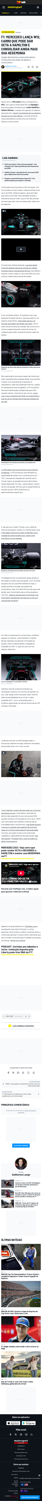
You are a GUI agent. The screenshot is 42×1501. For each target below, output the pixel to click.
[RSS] (32, 1434)
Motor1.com (21, 1449)
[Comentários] (38, 67)
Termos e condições (14, 1491)
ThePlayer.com (30, 926)
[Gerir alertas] (34, 1073)
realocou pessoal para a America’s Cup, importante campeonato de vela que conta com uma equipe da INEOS (20, 598)
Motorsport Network (17, 1496)
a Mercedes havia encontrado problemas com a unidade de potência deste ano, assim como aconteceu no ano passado (19, 535)
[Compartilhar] (29, 67)
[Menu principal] (3, 7)
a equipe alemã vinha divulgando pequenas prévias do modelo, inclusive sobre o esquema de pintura (19, 268)
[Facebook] (8, 1073)
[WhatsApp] (18, 1073)
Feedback (21, 1468)
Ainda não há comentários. (21, 1111)
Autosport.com (21, 1456)
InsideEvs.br (21, 1446)
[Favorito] (33, 67)
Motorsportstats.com (21, 1459)
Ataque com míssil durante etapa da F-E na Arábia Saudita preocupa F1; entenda (19, 179)
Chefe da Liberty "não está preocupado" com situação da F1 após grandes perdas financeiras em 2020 (21, 166)
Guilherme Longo (11, 66)
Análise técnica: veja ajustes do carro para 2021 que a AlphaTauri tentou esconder (21, 173)
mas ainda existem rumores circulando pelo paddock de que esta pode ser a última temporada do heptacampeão (21, 827)
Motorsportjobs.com (21, 1452)
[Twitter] (13, 1073)
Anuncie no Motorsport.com (21, 1471)
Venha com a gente (17, 940)
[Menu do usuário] (38, 7)
